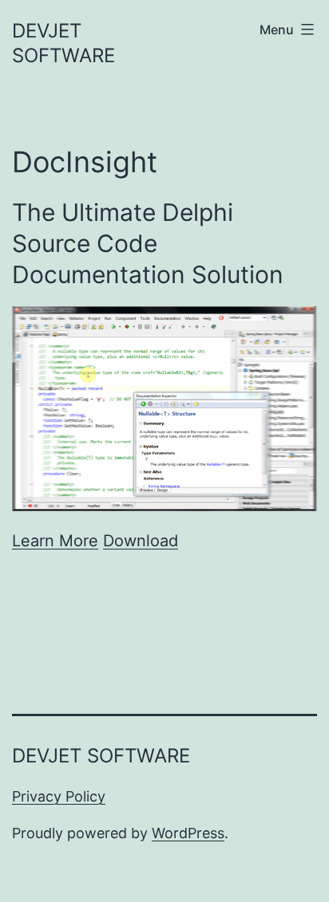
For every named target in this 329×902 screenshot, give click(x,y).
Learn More (55, 540)
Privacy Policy (58, 796)
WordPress (188, 833)
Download (140, 540)
